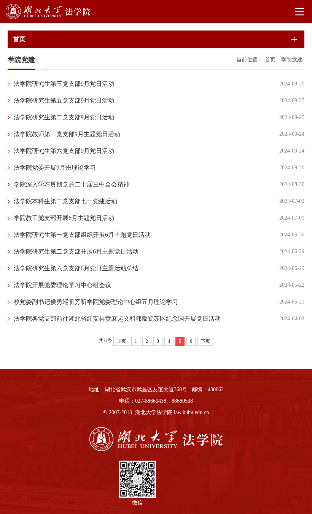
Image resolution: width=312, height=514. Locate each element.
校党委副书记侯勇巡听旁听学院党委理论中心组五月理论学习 (96, 302)
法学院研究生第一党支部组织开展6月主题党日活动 (82, 234)
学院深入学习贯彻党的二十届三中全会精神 (71, 184)
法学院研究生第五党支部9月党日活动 (64, 100)
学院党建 (291, 60)
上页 (121, 341)
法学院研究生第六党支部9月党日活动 (64, 151)
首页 (270, 60)
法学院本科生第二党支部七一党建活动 (65, 201)
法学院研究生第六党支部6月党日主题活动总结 (76, 268)
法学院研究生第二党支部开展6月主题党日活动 (76, 251)
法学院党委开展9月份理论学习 (55, 167)
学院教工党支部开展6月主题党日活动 (64, 218)
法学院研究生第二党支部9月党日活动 (64, 117)
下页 (205, 341)
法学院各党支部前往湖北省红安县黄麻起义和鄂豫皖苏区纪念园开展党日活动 (117, 318)
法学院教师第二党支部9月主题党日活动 (67, 134)
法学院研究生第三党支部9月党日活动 (64, 83)
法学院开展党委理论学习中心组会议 (62, 285)
